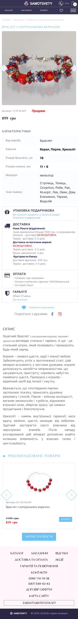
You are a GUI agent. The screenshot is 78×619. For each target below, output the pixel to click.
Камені (43, 11)
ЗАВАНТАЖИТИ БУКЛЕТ (39, 603)
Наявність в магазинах (41, 307)
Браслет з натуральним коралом (46, 19)
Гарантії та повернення (39, 566)
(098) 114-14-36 (39, 578)
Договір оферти (39, 589)
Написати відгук (39, 536)
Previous (6, 495)
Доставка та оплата (31, 559)
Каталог (9, 11)
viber (67, 3)
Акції (59, 559)
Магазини (26, 11)
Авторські (19, 19)
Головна (6, 19)
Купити (65, 519)
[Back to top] (69, 610)
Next (71, 495)
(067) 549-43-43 (39, 583)
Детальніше (20, 299)
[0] (72, 3)
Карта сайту (39, 596)
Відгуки (61, 553)
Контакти (39, 572)
